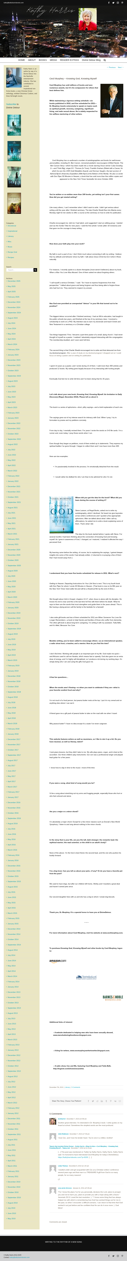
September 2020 (14, 565)
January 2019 (13, 671)
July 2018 (11, 702)
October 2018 (13, 687)
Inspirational (12, 231)
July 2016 (11, 829)
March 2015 (12, 913)
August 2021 (13, 508)
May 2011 (11, 1155)
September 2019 (14, 629)
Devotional (12, 226)
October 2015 (13, 876)
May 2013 (12, 1029)
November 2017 (14, 745)
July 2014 (11, 955)
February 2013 (13, 1045)
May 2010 (12, 1219)
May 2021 (12, 523)
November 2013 (14, 997)
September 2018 (14, 692)
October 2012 (13, 1066)
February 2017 (13, 792)
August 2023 (13, 381)
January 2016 (13, 860)
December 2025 (14, 281)
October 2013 (13, 1003)
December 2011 (14, 1118)
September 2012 (14, 1071)
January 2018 (13, 734)
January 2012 (13, 1113)
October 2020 (13, 560)
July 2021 (11, 513)
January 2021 (13, 544)
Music (10, 247)
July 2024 (11, 323)
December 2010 (14, 1182)
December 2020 (14, 550)
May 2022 (12, 460)
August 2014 (13, 950)
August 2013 (13, 1013)
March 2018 (12, 723)
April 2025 (12, 292)
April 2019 (12, 655)
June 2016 (12, 834)
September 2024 (14, 313)
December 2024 (14, 302)
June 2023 (12, 392)
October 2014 (13, 939)
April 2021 (12, 529)
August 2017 (13, 760)
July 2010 (11, 1208)
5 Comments (76, 1087)
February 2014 (13, 982)
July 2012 (11, 1082)
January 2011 (13, 1176)
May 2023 (12, 397)
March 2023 (12, 407)
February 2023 (13, 413)
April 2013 (12, 1034)
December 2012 (14, 1055)
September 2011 (14, 1134)
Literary (67, 1087)
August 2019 (13, 634)
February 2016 (13, 855)
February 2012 (13, 1108)
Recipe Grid (12, 252)
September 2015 (14, 881)
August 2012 (13, 1076)
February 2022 (13, 476)
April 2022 (12, 465)
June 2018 (12, 708)
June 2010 (12, 1213)
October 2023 (13, 371)
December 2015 (14, 866)
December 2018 (14, 676)
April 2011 (12, 1161)
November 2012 (14, 1061)
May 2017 (12, 776)
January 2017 (13, 797)
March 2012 (12, 1103)
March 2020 (12, 597)
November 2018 (14, 681)
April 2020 (12, 592)
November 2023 (14, 365)
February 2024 (13, 349)
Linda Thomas (63, 1166)
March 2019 (12, 660)
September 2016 (14, 818)
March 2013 (12, 1040)
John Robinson (63, 1134)
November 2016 (14, 808)
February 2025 (13, 297)
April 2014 (12, 971)
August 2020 (13, 571)
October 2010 (13, 1192)
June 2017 (12, 771)
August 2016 (13, 823)
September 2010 (14, 1197)
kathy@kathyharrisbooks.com (14, 3)
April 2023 (12, 402)
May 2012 (12, 1092)
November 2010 (14, 1187)
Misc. (10, 242)
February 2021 (13, 539)
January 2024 (13, 355)
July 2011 (11, 1145)
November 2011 (14, 1124)
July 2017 (11, 766)
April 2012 (12, 1097)
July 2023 (11, 386)
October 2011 (13, 1129)
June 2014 (12, 961)
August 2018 (13, 697)
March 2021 (12, 534)
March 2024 (12, 344)
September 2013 (14, 1008)
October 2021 (13, 497)
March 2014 (12, 976)
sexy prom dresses (65, 1188)
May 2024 (12, 334)
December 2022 (14, 423)
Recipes (11, 257)
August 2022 (13, 444)
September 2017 (14, 755)
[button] (105, 60)
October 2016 (13, 813)
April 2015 (12, 908)
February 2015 (13, 918)
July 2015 (11, 892)
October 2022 (13, 434)
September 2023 (14, 376)
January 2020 (13, 608)
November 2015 (14, 871)
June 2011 (12, 1150)
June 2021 (12, 518)
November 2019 (14, 618)
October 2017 (13, 750)
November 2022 (14, 428)
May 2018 (12, 713)
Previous (112, 67)
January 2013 (13, 1050)
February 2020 (13, 602)
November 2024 (14, 307)
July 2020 (11, 576)
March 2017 (12, 787)
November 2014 (14, 934)
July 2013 (11, 1018)
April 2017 (12, 781)
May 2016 (12, 839)
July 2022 (11, 450)
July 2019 (11, 639)
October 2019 (13, 623)
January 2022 (13, 481)
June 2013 (12, 1024)
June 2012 (12, 1087)
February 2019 (13, 666)
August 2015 (13, 887)
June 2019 (12, 644)
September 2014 (14, 945)
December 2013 (14, 992)
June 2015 (12, 897)
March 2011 (12, 1166)
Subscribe (11, 104)
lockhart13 (62, 1119)
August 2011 (12, 1140)
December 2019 (14, 613)
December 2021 (14, 486)
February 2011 (13, 1171)
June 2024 (12, 328)
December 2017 (14, 739)
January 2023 (13, 418)
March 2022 (12, 471)
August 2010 (13, 1203)
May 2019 (12, 650)
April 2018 (12, 718)
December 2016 (14, 802)
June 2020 (12, 581)
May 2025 (12, 286)
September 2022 (14, 439)
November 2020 (14, 555)
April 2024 (12, 339)
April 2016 (12, 845)
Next (120, 67)
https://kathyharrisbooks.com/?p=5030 (73, 1157)
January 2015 (13, 924)
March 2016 (12, 850)
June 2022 (12, 455)
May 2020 (12, 587)
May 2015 (12, 903)
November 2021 (14, 492)
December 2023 (14, 360)
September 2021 (14, 502)
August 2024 (13, 318)
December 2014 (14, 929)
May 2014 (12, 966)
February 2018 (13, 729)
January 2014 (13, 987)
